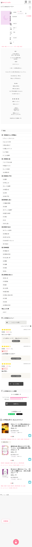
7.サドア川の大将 (7, 162)
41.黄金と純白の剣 (8, 295)
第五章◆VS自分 (6, 227)
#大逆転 (10, 488)
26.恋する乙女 (6, 237)
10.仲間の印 (6, 172)
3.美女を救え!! (6, 145)
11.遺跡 (5, 179)
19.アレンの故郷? (7, 210)
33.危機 (5, 264)
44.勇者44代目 (6, 305)
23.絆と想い (6, 223)
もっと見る (16, 384)
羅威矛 (8, 332)
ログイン (25, 3)
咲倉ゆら (8, 348)
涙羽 (7, 366)
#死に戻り (14, 439)
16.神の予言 (6, 196)
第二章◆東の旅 (6, 159)
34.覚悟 (5, 267)
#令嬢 (14, 465)
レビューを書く (16, 322)
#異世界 (2, 463)
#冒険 (3, 46)
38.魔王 (5, 285)
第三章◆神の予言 (6, 176)
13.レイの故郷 (6, 186)
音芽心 (12, 452)
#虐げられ (15, 463)
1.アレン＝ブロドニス (8, 138)
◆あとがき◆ (5, 308)
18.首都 (5, 206)
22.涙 (4, 220)
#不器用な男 (26, 439)
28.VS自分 (5, 244)
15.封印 (5, 193)
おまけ (4, 312)
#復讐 (18, 439)
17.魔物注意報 (6, 203)
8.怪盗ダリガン (7, 165)
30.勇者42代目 (6, 254)
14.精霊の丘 (6, 189)
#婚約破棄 (7, 463)
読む (16, 540)
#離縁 (2, 486)
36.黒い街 (5, 278)
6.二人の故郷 (6, 155)
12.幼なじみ (6, 182)
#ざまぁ (10, 465)
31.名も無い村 (6, 257)
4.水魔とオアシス (7, 148)
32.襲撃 (5, 261)
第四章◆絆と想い (6, 199)
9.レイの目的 (6, 169)
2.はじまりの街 (7, 142)
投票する (16, 404)
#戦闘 (18, 46)
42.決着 (5, 298)
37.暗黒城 (5, 281)
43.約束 (5, 301)
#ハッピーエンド (4, 465)
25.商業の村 (6, 233)
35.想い (5, 271)
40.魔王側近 (6, 291)
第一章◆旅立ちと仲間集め (9, 135)
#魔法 (6, 46)
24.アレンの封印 (7, 230)
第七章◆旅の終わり (7, 274)
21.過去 (5, 216)
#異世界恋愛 (3, 439)
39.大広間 (5, 288)
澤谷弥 (12, 428)
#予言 (15, 46)
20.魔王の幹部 (6, 213)
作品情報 (29, 15)
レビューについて (25, 326)
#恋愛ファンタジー (20, 465)
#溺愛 (22, 439)
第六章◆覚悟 (5, 247)
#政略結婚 (9, 439)
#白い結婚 (23, 486)
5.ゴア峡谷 (5, 152)
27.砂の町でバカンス (8, 240)
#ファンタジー (10, 46)
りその (18, 11)
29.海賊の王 (6, 251)
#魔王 (21, 46)
